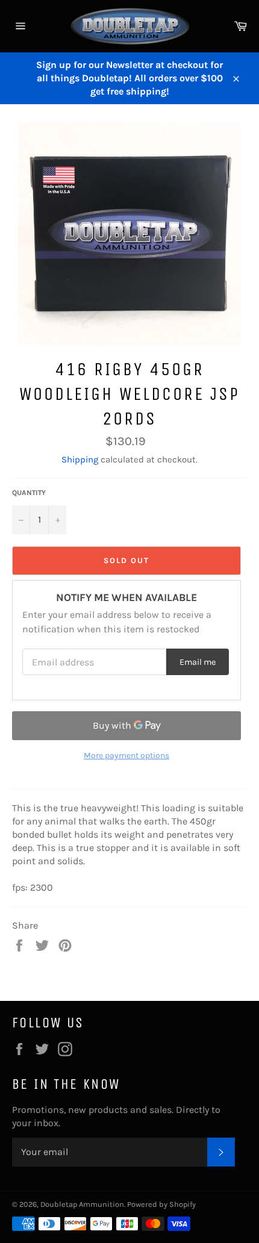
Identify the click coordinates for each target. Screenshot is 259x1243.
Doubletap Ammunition (82, 1204)
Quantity (29, 492)
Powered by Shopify (161, 1204)
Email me (197, 662)
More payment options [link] (126, 755)
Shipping (79, 459)
